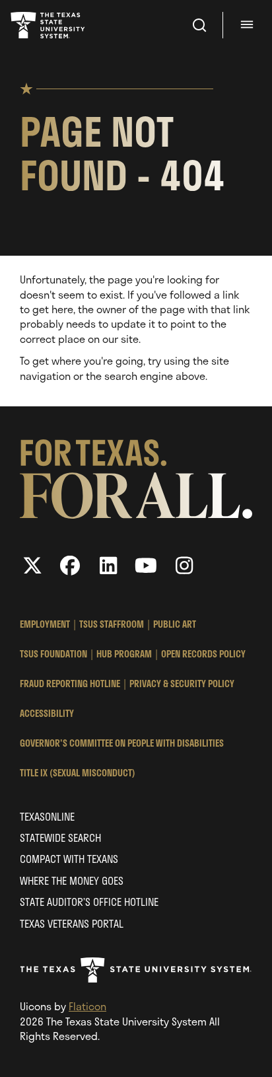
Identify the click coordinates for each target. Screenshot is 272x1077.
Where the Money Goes (71, 880)
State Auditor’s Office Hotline (89, 901)
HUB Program (124, 654)
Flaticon (87, 1006)
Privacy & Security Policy (181, 683)
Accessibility (47, 713)
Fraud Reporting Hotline (70, 683)
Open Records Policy (203, 654)
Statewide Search (60, 837)
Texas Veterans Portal (71, 923)
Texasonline (47, 816)
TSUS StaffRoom (111, 624)
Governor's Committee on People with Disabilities (122, 743)
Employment (45, 624)
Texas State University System (49, 25)
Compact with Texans (69, 858)
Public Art (174, 624)
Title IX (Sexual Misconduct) (77, 773)
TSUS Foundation (53, 654)
